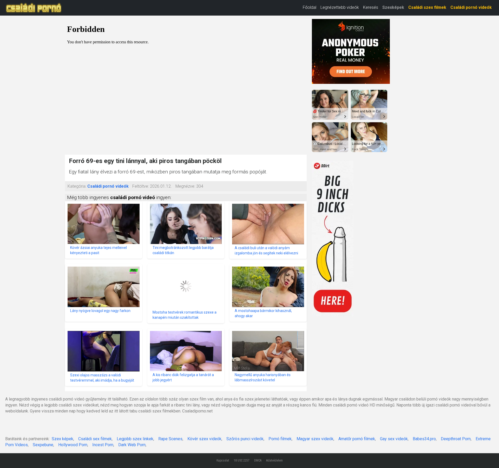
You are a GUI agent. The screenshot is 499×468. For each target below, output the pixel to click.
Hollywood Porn (72, 444)
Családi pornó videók (471, 7)
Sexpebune (43, 444)
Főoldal (309, 7)
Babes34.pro (424, 438)
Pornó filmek (280, 438)
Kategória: (77, 186)
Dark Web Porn (132, 444)
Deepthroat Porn (456, 438)
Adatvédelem (274, 460)
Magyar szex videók (315, 438)
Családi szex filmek (427, 7)
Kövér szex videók (204, 438)
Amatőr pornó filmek (356, 438)
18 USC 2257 (242, 460)
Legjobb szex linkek (135, 438)
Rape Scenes (170, 438)
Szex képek (62, 438)
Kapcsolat (222, 460)
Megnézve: (185, 186)
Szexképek (393, 7)
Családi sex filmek (95, 438)
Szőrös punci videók (245, 438)
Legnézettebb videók (339, 7)
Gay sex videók (394, 438)
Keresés (370, 7)
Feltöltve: (140, 186)
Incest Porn (102, 444)
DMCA (257, 460)
